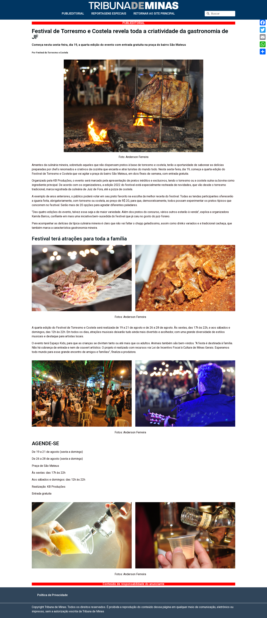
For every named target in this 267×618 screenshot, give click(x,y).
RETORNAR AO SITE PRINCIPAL (154, 13)
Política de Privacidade (52, 595)
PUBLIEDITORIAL (73, 13)
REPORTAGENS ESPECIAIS (108, 13)
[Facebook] (262, 22)
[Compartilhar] (262, 51)
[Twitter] (262, 29)
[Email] (262, 37)
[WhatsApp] (262, 44)
